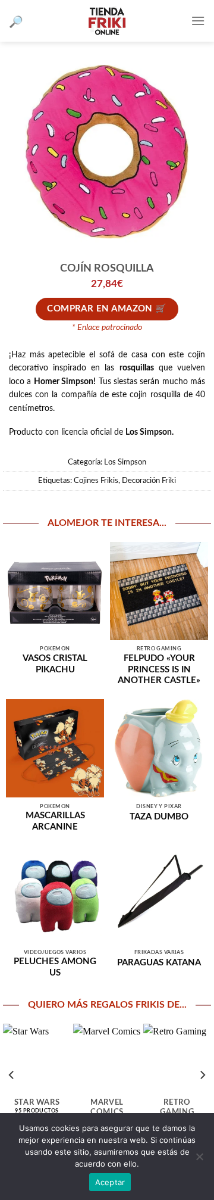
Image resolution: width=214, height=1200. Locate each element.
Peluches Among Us (55, 967)
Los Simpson (125, 462)
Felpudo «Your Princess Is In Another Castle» (159, 669)
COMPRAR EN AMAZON (100, 308)
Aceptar (110, 1182)
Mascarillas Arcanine (55, 821)
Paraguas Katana (159, 962)
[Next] (202, 1075)
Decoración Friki (149, 480)
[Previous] (12, 1075)
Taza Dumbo (159, 816)
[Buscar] (16, 21)
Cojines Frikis (96, 480)
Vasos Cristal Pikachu (55, 664)
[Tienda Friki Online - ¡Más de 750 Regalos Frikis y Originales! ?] (107, 21)
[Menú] (198, 20)
